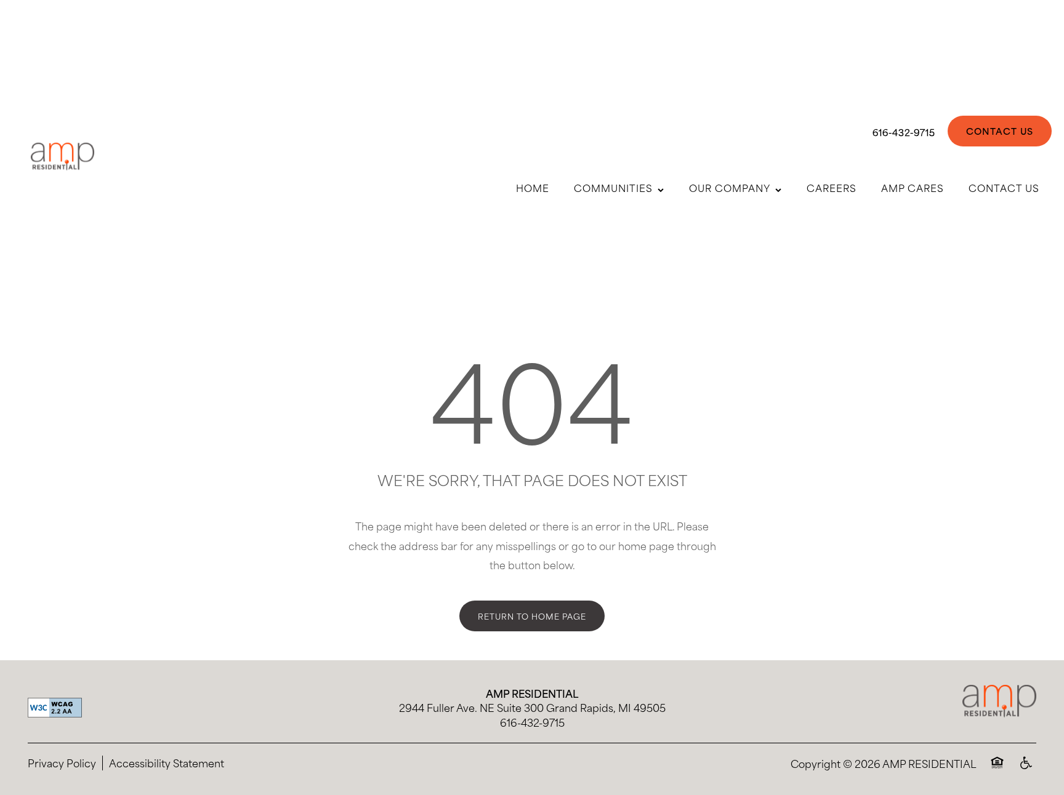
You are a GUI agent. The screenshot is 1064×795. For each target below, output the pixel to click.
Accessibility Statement (166, 763)
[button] (1000, 131)
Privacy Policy (62, 763)
